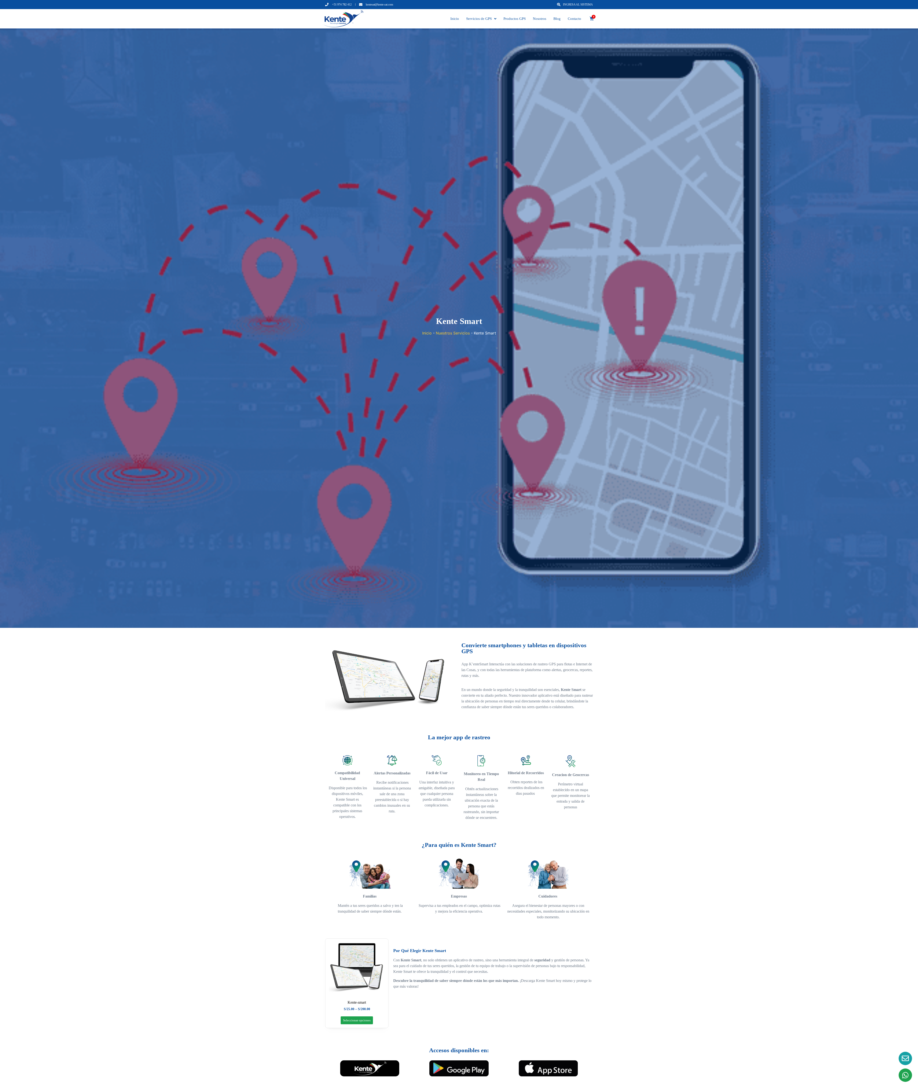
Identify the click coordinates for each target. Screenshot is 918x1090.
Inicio (454, 19)
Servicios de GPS (479, 19)
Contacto (574, 19)
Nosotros (539, 19)
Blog (557, 19)
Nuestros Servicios (453, 333)
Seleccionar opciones (357, 1020)
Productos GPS (514, 19)
